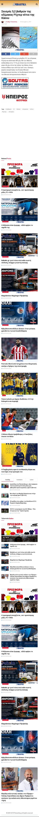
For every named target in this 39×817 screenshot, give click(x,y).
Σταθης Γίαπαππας (11, 21)
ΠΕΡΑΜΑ (5, 790)
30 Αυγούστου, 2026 (6, 194)
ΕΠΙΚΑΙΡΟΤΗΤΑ (7, 465)
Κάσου (18, 109)
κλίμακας (25, 109)
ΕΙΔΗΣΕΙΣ (5, 186)
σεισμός (11, 111)
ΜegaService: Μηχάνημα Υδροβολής (14, 296)
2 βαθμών (8, 109)
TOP (4, 360)
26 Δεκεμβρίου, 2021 (25, 21)
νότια (31, 109)
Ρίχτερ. (4, 111)
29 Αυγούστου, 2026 (6, 474)
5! (14, 109)
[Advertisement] (19, 135)
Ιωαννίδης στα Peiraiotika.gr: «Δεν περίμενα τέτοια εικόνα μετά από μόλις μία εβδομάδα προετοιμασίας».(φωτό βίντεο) (23, 485)
